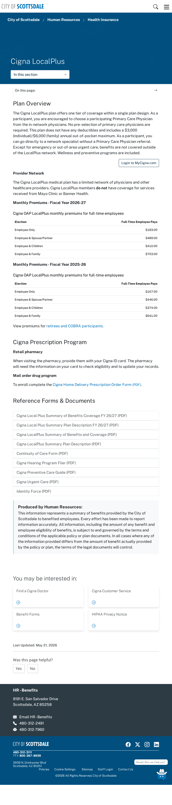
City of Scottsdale (24, 19)
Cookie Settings (65, 769)
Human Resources (63, 19)
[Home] (22, 6)
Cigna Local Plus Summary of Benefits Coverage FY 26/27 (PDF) (72, 415)
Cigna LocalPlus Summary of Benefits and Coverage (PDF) (67, 434)
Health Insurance (103, 19)
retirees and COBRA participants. (75, 326)
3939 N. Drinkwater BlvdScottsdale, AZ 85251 (29, 764)
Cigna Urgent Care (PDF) (38, 482)
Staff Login (105, 769)
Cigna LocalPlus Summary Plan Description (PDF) (59, 444)
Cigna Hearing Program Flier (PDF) (46, 463)
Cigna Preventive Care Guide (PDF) (46, 472)
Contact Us (125, 769)
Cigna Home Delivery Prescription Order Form (97, 384)
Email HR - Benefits (35, 717)
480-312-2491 (31, 723)
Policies (44, 769)
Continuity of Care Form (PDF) (42, 453)
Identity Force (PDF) (34, 491)
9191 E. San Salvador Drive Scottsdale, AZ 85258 (35, 702)
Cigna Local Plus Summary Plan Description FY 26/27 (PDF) (68, 425)
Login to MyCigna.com (138, 163)
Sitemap (87, 769)
